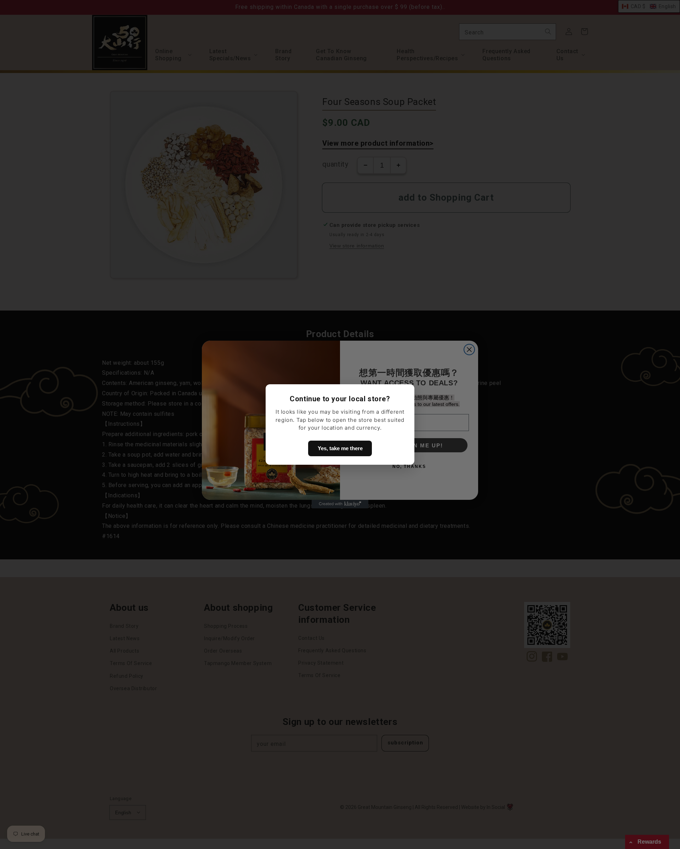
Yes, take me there (340, 448)
